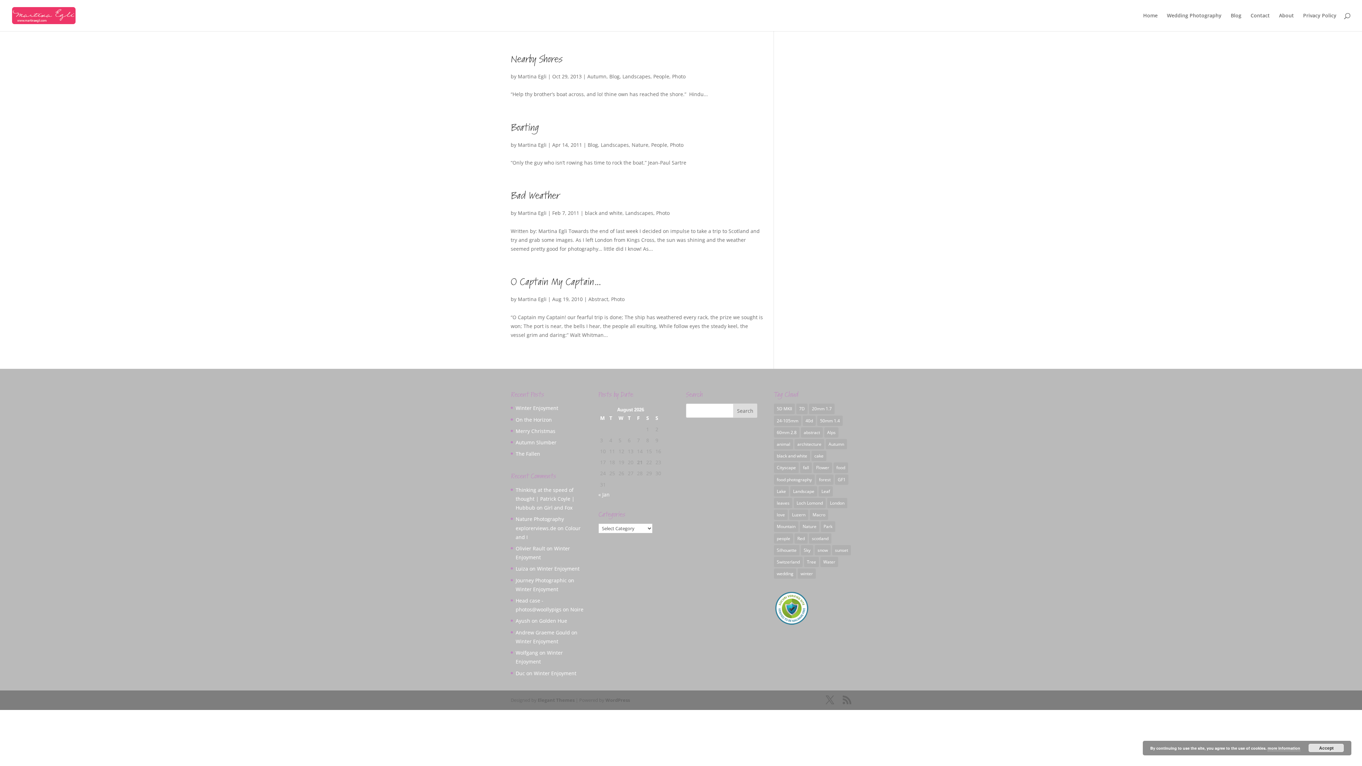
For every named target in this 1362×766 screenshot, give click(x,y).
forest (825, 480)
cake (819, 456)
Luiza (522, 568)
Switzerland (788, 562)
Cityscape (786, 468)
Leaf (825, 491)
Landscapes (636, 76)
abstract (812, 432)
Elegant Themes (556, 700)
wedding (785, 574)
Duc (520, 673)
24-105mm (787, 421)
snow (823, 550)
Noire (576, 609)
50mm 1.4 (830, 421)
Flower (822, 468)
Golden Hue (553, 620)
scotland (820, 538)
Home (1150, 16)
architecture (809, 444)
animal (783, 444)
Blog (1236, 16)
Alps (831, 432)
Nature (640, 144)
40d (809, 421)
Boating (525, 128)
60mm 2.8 (787, 432)
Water (829, 562)
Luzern (798, 515)
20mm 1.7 (822, 409)
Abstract (598, 299)
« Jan (604, 494)
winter (807, 574)
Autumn (597, 76)
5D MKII (784, 409)
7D (802, 409)
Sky (807, 550)
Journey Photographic (541, 580)
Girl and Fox (558, 507)
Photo (679, 76)
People (661, 76)
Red (801, 538)
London (837, 503)
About (1286, 16)
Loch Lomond (810, 503)
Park (828, 526)
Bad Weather (535, 196)
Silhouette (787, 550)
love (781, 515)
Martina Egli (532, 76)
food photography (794, 480)
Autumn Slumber (536, 442)
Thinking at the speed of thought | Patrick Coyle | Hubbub (545, 499)
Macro (819, 515)
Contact (1260, 16)
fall (806, 468)
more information (1284, 748)
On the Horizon (534, 419)
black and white (603, 213)
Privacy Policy (1319, 16)
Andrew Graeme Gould (543, 632)
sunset (841, 550)
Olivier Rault (530, 548)
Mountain (786, 526)
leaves (783, 503)
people (783, 538)
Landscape (803, 491)
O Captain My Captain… (556, 282)
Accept (1326, 748)
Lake (781, 491)
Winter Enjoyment (537, 408)
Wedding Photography (1194, 16)
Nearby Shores (537, 59)
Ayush (523, 620)
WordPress (617, 700)
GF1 (842, 480)
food (840, 468)
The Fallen (528, 453)
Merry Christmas (535, 431)
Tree (811, 562)
